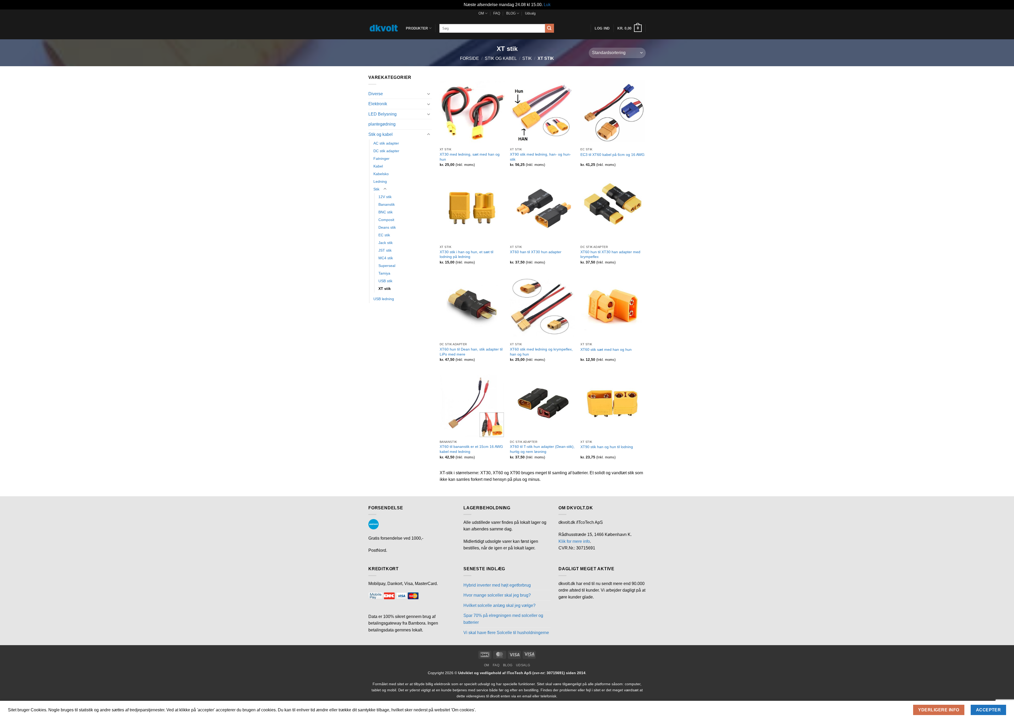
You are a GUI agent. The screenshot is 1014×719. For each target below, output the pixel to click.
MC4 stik (385, 258)
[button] (629, 28)
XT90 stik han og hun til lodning (606, 447)
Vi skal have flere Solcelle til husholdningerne (506, 632)
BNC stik (385, 212)
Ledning (380, 181)
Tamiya (384, 273)
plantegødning (382, 124)
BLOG (511, 13)
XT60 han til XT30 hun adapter (535, 252)
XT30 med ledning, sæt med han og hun (470, 156)
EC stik (384, 235)
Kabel (378, 166)
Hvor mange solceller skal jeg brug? (497, 595)
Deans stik (387, 227)
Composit (386, 220)
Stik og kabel (501, 58)
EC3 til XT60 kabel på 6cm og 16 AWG (612, 154)
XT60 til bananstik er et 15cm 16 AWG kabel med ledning (471, 449)
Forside (469, 58)
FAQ (496, 13)
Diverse (375, 94)
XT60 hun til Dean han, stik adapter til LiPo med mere (471, 351)
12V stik (385, 197)
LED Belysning (382, 114)
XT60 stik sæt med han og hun (606, 349)
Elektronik (377, 104)
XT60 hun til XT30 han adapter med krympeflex (610, 254)
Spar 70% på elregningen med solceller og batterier (503, 619)
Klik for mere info (574, 541)
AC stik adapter (386, 143)
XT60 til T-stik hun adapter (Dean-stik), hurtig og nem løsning (542, 449)
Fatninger (381, 158)
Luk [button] (547, 4)
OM (481, 13)
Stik (527, 58)
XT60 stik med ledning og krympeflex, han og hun (541, 351)
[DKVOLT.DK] (383, 28)
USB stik (385, 281)
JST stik (385, 250)
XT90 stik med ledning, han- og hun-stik (540, 156)
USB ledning (383, 299)
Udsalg (530, 13)
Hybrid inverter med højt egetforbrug (497, 585)
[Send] (549, 28)
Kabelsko (381, 174)
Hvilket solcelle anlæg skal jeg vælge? (499, 605)
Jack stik (385, 243)
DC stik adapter (386, 151)
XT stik (384, 288)
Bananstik (386, 204)
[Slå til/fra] (428, 93)
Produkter (417, 28)
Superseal (386, 265)
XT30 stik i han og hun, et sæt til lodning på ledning (466, 254)
